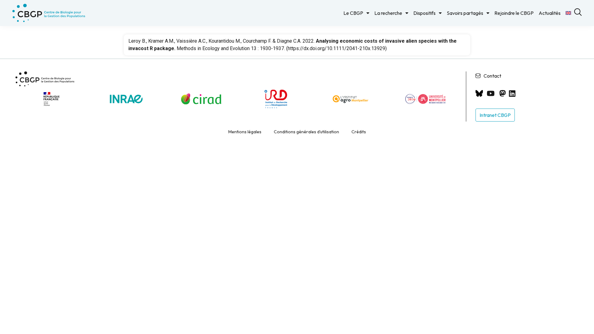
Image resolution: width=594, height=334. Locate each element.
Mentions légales (244, 132)
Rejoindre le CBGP (514, 13)
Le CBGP (353, 13)
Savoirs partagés (465, 13)
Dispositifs (424, 13)
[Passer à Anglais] (568, 13)
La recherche (388, 13)
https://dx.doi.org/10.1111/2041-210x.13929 (336, 48)
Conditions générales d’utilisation (306, 132)
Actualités (550, 13)
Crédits (358, 132)
